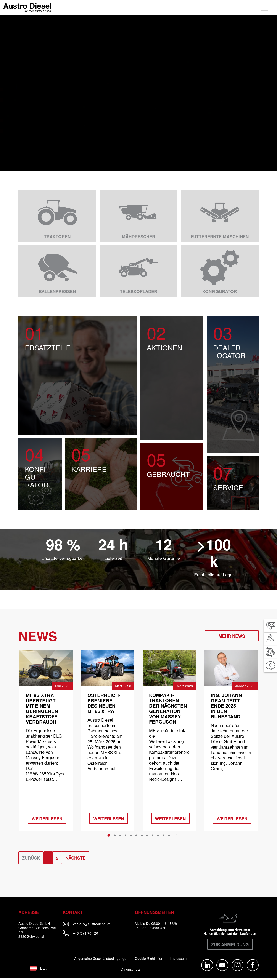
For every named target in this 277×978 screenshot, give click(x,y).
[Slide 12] (169, 835)
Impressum (178, 958)
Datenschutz (130, 969)
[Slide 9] (152, 835)
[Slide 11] (163, 835)
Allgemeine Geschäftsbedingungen (101, 958)
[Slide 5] (131, 835)
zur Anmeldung (230, 944)
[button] (39, 968)
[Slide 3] (120, 835)
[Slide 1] (108, 835)
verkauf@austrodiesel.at (102, 923)
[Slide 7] (142, 835)
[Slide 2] (115, 835)
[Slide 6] (136, 835)
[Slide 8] (147, 835)
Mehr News (231, 636)
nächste (75, 858)
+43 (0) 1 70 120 (85, 933)
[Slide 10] (158, 835)
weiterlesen (47, 818)
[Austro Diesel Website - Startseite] (27, 7)
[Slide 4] (125, 835)
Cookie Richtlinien (149, 958)
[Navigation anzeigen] (265, 7)
